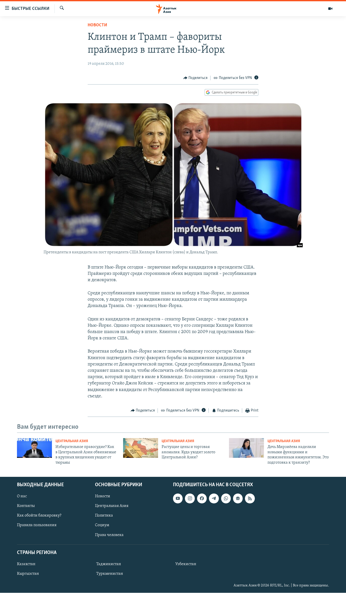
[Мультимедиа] (330, 8)
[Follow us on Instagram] (190, 498)
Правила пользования (36, 525)
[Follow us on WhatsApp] (226, 498)
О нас (22, 496)
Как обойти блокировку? (39, 516)
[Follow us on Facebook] (202, 498)
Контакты (26, 506)
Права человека (109, 535)
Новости (97, 25)
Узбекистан (185, 564)
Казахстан (26, 564)
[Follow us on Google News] (238, 498)
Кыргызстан (28, 574)
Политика (104, 516)
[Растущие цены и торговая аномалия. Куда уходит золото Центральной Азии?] (140, 448)
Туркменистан (109, 574)
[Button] (195, 78)
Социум (102, 525)
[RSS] (250, 498)
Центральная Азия (71, 441)
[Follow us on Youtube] (178, 498)
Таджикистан (108, 564)
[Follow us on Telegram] (214, 498)
